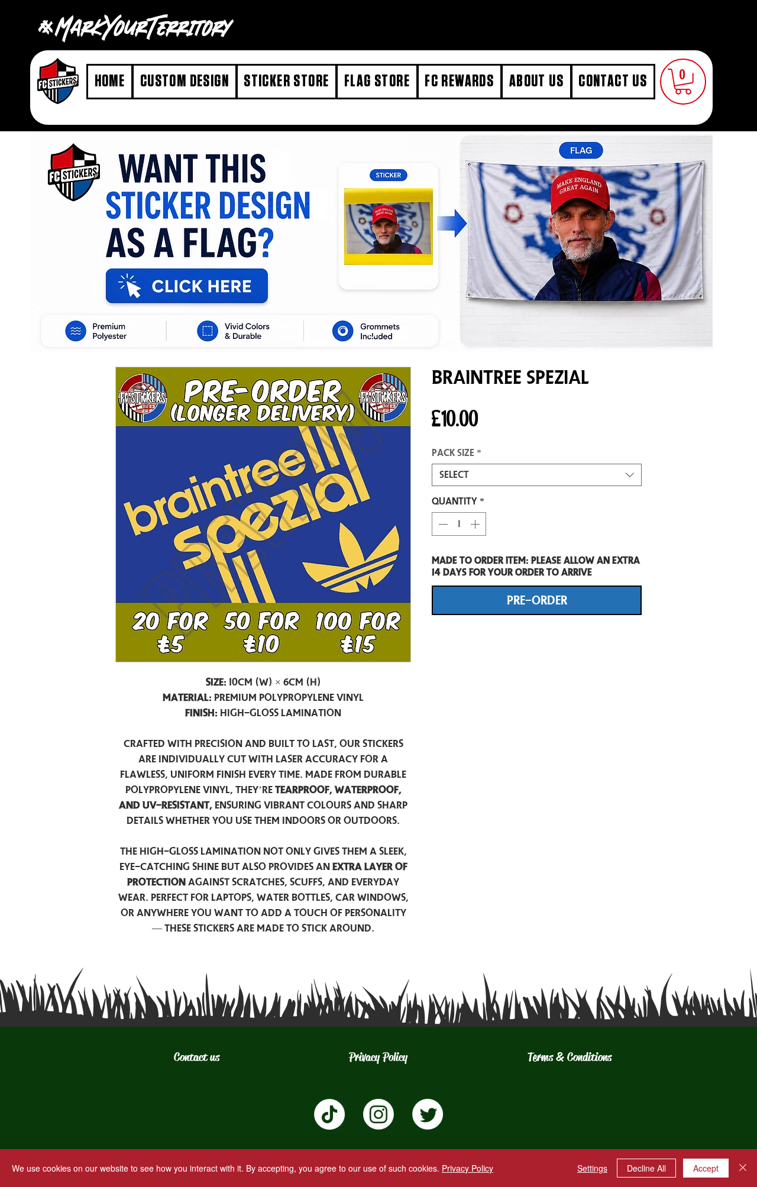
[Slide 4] (371, 334)
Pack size (456, 452)
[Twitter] (427, 1114)
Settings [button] (592, 1168)
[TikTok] (329, 1114)
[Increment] (476, 524)
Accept (706, 1168)
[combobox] (537, 475)
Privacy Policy (467, 1168)
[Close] (743, 1168)
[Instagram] (378, 1114)
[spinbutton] (459, 524)
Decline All (646, 1168)
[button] (683, 82)
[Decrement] (442, 524)
